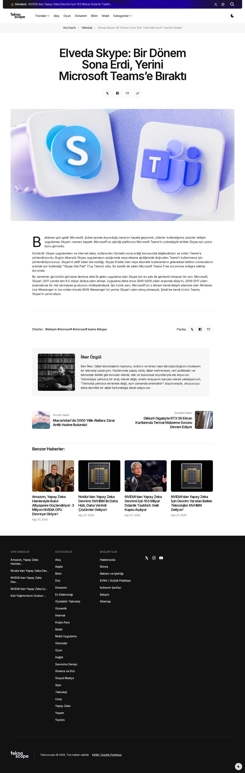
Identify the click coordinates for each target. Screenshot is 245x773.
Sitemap (105, 601)
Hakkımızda (107, 560)
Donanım (81, 16)
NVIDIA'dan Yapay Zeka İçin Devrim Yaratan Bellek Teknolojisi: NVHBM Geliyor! (191, 503)
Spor (58, 685)
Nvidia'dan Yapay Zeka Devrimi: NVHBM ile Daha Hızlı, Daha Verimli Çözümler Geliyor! (98, 503)
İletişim (104, 594)
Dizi (57, 580)
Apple (59, 566)
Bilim (94, 16)
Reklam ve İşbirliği (111, 573)
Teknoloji (86, 27)
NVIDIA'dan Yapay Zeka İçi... (29, 589)
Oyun (67, 16)
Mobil (105, 16)
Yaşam (59, 713)
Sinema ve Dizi (65, 671)
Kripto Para (62, 622)
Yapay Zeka (62, 706)
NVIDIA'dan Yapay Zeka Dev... (26, 580)
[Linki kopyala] (137, 93)
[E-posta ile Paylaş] (127, 93)
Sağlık (59, 657)
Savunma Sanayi (66, 664)
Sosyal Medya (64, 678)
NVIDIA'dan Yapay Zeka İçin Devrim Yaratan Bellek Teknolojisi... (70, 4)
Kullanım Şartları (110, 587)
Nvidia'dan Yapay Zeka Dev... (30, 570)
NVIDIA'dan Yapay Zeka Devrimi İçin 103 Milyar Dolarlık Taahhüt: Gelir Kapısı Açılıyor (143, 503)
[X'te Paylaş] (107, 93)
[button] (232, 4)
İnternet (60, 615)
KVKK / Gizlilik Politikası (115, 580)
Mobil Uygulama (66, 636)
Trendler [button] (41, 16)
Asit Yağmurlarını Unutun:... (28, 595)
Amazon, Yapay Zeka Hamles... (24, 562)
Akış (56, 16)
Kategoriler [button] (121, 16)
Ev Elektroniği (64, 594)
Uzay (58, 699)
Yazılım (60, 720)
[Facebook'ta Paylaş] (117, 93)
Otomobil (61, 643)
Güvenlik (61, 608)
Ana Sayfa (69, 27)
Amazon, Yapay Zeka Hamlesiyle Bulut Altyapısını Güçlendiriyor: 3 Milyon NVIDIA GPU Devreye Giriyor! (53, 505)
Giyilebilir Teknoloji (67, 601)
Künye (104, 566)
